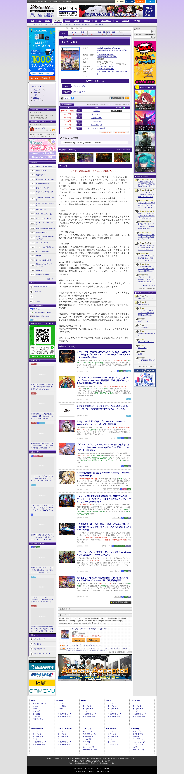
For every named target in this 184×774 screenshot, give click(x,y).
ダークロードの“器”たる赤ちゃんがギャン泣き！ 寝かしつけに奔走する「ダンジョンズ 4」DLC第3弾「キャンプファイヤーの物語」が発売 (103, 354)
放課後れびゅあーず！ (43, 274)
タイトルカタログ (65, 716)
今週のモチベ (40, 175)
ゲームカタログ (99, 24)
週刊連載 (36, 714)
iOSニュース (87, 731)
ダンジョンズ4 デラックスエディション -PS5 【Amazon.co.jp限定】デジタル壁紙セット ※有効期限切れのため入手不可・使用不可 (97, 649)
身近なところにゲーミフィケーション (45, 265)
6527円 (67, 114)
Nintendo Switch (38, 320)
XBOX (47, 21)
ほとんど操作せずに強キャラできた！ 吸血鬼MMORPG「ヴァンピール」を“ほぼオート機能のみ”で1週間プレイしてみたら (42, 478)
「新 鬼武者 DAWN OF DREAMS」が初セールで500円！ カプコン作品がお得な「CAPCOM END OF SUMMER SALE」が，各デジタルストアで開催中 (146, 205)
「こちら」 (104, 761)
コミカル (110, 71)
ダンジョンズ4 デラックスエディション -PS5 (89, 629)
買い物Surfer (40, 256)
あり (79, 114)
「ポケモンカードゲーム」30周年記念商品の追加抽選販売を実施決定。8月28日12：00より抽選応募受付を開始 (146, 184)
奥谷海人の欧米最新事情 (44, 166)
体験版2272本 (49, 16)
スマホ (76, 21)
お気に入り (129, 1)
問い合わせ (67, 1)
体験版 (36, 98)
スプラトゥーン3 (143, 321)
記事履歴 (140, 1)
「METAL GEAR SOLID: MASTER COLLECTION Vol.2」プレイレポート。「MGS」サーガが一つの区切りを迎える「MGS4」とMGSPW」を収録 (146, 258)
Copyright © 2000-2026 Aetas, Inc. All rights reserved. (92, 771)
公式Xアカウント (40, 1)
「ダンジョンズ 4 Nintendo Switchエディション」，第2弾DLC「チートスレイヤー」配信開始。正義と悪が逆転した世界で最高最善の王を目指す (103, 380)
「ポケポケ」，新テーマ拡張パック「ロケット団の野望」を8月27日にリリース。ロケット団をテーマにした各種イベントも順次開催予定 (146, 279)
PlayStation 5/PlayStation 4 (41, 316)
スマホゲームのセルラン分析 (45, 199)
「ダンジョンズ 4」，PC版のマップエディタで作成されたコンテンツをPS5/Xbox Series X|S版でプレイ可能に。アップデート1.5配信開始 (103, 447)
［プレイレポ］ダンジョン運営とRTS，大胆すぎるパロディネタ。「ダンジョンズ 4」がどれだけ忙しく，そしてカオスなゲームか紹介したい (104, 499)
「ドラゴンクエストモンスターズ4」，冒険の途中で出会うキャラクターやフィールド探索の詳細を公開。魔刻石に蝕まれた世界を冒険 (146, 195)
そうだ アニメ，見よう (43, 218)
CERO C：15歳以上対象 (105, 69)
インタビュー (56, 24)
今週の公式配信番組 (42, 183)
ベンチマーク (113, 744)
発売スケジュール (65, 714)
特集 (35, 92)
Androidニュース (89, 734)
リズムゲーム (138, 744)
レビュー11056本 (36, 16)
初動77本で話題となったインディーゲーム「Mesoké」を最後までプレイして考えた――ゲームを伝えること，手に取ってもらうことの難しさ (42, 537)
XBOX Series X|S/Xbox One (42, 312)
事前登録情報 (88, 737)
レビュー (32, 24)
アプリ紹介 (87, 742)
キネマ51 (39, 270)
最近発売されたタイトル (82, 24)
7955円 (67, 125)
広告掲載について (40, 649)
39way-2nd (96, 121)
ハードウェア (106, 21)
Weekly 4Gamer (41, 170)
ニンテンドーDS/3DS (64, 729)
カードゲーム (138, 739)
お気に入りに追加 (118, 98)
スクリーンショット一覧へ (122, 149)
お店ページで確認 (67, 111)
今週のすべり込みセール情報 (45, 204)
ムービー (68, 24)
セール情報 (87, 739)
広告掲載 (107, 768)
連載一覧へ (51, 279)
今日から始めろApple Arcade (45, 228)
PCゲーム (36, 309)
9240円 (67, 128)
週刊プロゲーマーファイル (45, 179)
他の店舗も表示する (121, 132)
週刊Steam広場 (41, 209)
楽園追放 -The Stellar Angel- (146, 334)
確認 (79, 110)
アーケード (135, 729)
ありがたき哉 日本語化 (43, 260)
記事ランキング (39, 719)
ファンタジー (101, 71)
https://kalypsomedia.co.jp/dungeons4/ (109, 48)
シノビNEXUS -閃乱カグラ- (146, 361)
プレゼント (37, 291)
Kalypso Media (101, 55)
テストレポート (114, 734)
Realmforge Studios (103, 57)
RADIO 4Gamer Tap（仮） (44, 214)
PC (40, 21)
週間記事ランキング (40, 286)
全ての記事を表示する (121, 602)
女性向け (87, 21)
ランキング (150, 1)
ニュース (36, 90)
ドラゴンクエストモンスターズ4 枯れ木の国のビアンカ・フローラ (146, 313)
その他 (135, 747)
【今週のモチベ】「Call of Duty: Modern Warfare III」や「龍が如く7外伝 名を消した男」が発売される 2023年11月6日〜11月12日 (104, 527)
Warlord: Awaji (142, 348)
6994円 (67, 118)
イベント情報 (138, 734)
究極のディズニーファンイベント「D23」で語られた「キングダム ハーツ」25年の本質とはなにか (42, 570)
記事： (48, 130)
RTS (98, 66)
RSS (30, 1)
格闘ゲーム (137, 737)
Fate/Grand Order (143, 304)
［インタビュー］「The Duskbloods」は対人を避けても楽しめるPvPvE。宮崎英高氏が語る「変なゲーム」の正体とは (42, 599)
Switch (67, 21)
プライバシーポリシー (41, 639)
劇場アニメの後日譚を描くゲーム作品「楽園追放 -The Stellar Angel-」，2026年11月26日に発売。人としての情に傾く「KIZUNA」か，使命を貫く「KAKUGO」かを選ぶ (146, 216)
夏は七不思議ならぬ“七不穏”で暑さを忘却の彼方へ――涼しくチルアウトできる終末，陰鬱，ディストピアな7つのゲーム (42, 446)
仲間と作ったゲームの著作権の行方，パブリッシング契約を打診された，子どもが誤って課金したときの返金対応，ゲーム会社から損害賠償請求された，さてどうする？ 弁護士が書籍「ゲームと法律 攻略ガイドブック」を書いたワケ (42, 629)
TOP (32, 21)
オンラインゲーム (40, 703)
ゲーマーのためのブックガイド (45, 223)
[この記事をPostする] (62, 98)
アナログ (125, 21)
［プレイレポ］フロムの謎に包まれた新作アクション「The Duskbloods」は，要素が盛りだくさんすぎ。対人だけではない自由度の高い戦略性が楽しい (146, 247)
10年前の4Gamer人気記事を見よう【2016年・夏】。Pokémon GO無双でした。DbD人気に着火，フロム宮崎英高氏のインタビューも (42, 416)
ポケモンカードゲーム (145, 298)
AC (117, 21)
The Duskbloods (143, 327)
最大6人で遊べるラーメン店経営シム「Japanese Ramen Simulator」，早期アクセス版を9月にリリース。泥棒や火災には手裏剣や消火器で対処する (146, 226)
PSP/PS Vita (135, 701)
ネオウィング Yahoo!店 (96, 128)
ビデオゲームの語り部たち (45, 247)
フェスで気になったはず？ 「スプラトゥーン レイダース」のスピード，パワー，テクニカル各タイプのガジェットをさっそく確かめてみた (42, 508)
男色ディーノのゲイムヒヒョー (45, 193)
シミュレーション (106, 66)
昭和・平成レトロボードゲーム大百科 (45, 238)
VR (96, 21)
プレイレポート (43, 24)
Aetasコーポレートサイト (42, 653)
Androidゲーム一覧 (90, 750)
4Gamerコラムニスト (43, 243)
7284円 (67, 121)
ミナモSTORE (96, 118)
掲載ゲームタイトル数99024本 (42, 14)
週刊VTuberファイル (43, 188)
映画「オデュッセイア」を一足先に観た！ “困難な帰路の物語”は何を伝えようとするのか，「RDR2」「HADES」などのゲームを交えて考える (42, 387)
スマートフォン (87, 729)
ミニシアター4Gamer (43, 251)
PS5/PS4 (57, 21)
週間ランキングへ (149, 285)
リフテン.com (96, 114)
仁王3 (140, 354)
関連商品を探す (106, 132)
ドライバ (37, 301)
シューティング (139, 742)
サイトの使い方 (55, 1)
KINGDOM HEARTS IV (146, 342)
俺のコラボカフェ (42, 232)
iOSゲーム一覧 (88, 747)
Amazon (96, 111)
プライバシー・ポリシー (93, 768)
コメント (67, 98)
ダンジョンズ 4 (40, 128)
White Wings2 (96, 125)
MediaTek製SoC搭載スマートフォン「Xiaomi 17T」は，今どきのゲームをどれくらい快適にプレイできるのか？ (146, 269)
